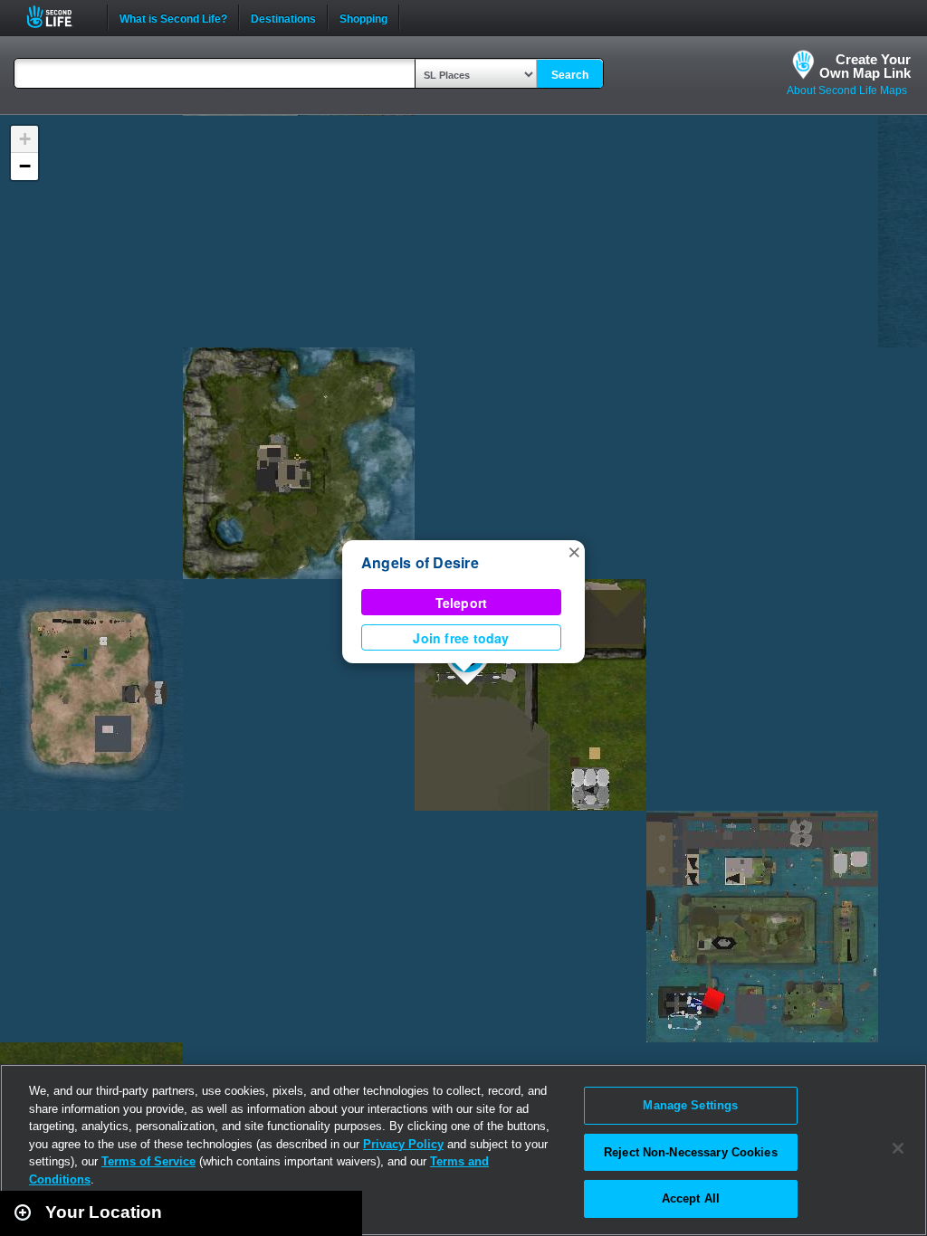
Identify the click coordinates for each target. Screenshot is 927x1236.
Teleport (461, 603)
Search (569, 75)
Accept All (691, 1198)
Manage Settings (690, 1105)
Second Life (59, 17)
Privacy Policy (403, 1144)
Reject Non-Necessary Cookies (691, 1152)
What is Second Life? (173, 17)
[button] (574, 551)
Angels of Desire (420, 562)
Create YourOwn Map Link (865, 66)
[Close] (898, 1148)
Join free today (461, 638)
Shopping (363, 17)
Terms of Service (148, 1161)
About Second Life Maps (847, 90)
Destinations (283, 17)
